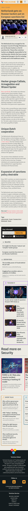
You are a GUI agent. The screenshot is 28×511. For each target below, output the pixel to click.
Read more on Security (11, 351)
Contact (14, 501)
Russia (9, 221)
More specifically (5, 91)
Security (8, 7)
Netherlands (4, 221)
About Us (14, 500)
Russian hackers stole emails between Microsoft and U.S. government (12, 212)
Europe (11, 219)
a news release (5, 142)
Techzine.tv (11, 283)
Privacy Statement (14, 505)
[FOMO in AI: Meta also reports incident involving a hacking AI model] (12, 365)
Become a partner (14, 496)
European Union (17, 219)
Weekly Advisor (20, 236)
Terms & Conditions (14, 503)
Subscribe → (20, 233)
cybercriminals (4, 219)
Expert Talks (9, 397)
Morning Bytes (9, 236)
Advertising (14, 498)
